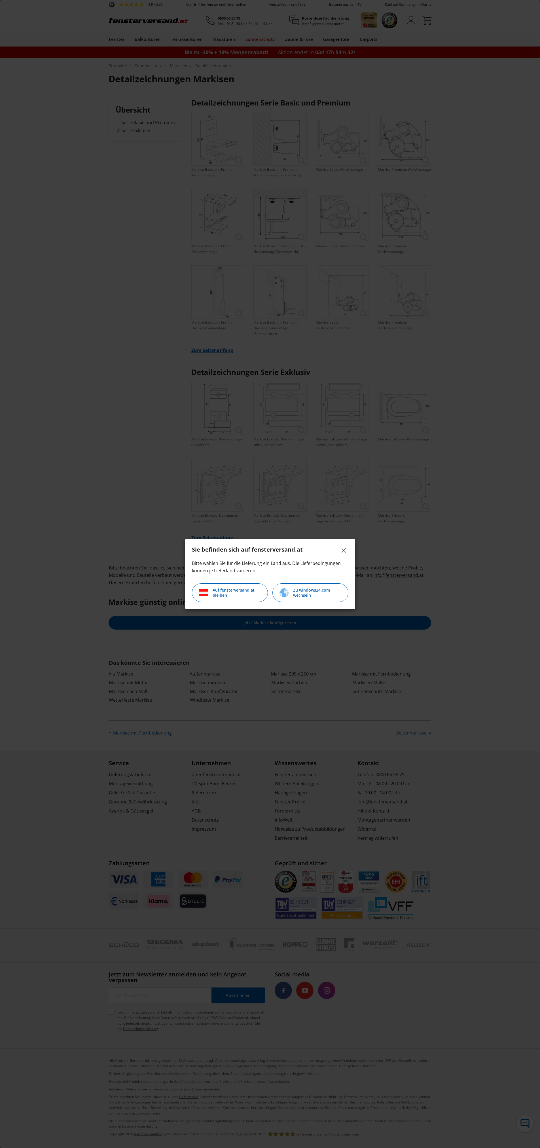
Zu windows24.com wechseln (311, 592)
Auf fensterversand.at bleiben (234, 592)
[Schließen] (343, 550)
